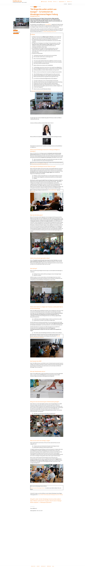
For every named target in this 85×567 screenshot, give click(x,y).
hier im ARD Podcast (52, 190)
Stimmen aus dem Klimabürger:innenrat (37, 488)
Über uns (69, 1)
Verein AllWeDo (48, 24)
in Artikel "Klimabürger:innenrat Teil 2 (49, 31)
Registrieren (70, 4)
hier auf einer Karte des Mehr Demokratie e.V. (40, 164)
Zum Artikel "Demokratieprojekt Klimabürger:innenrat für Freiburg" (51, 494)
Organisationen (61, 1)
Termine (54, 1)
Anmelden (65, 4)
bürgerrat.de (32, 191)
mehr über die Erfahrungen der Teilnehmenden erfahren (41, 91)
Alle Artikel (50, 1)
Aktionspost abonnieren (45, 502)
